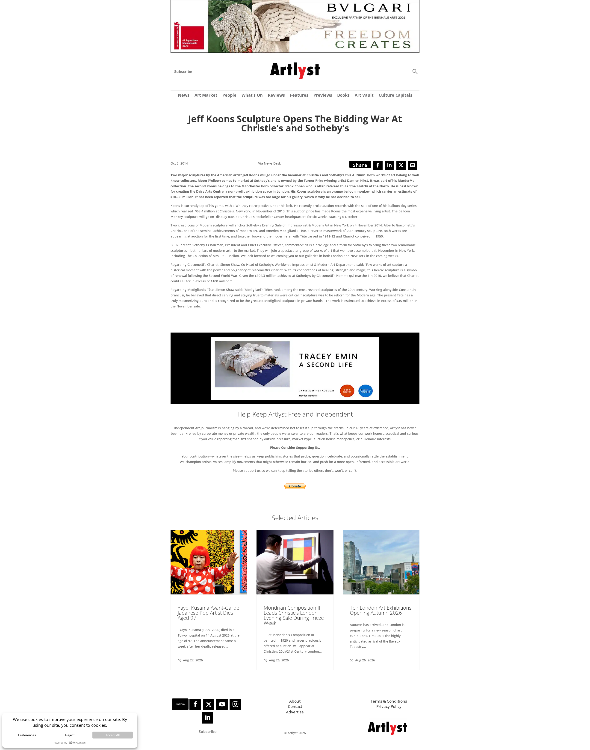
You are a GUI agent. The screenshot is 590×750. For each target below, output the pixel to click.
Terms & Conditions (389, 701)
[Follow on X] (208, 704)
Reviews (276, 95)
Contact (295, 706)
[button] (415, 71)
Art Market (206, 95)
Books (343, 95)
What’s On (252, 95)
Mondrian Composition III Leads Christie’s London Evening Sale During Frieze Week (294, 615)
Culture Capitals (395, 95)
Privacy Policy (388, 706)
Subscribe (183, 71)
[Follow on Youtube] (222, 704)
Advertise (295, 712)
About (295, 701)
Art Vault (364, 95)
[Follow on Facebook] (195, 704)
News (183, 95)
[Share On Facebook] (378, 165)
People (229, 95)
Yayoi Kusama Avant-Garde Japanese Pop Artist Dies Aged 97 (208, 612)
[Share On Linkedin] (389, 165)
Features (299, 95)
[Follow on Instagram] (235, 704)
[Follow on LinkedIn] (207, 718)
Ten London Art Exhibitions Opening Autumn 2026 (380, 610)
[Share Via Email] (412, 165)
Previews (322, 95)
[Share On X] (401, 165)
